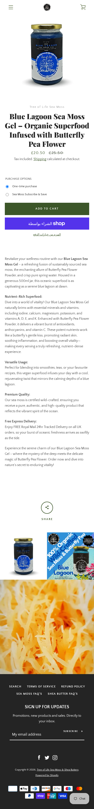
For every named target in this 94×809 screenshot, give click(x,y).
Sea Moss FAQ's (29, 693)
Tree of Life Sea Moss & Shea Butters (58, 769)
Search (15, 686)
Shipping (40, 159)
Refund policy (73, 686)
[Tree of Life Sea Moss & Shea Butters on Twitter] (47, 757)
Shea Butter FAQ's (63, 693)
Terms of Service (41, 686)
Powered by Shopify (47, 775)
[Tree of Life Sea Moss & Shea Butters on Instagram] (55, 757)
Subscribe (70, 731)
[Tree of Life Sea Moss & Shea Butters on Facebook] (39, 757)
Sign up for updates (47, 707)
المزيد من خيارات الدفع (47, 234)
